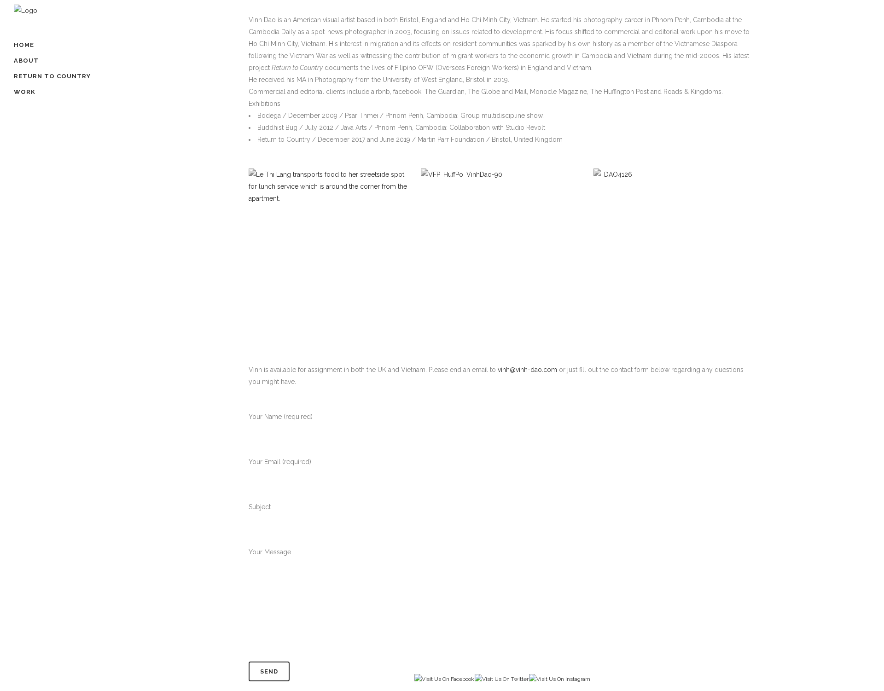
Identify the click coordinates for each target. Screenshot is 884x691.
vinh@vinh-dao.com (527, 369)
